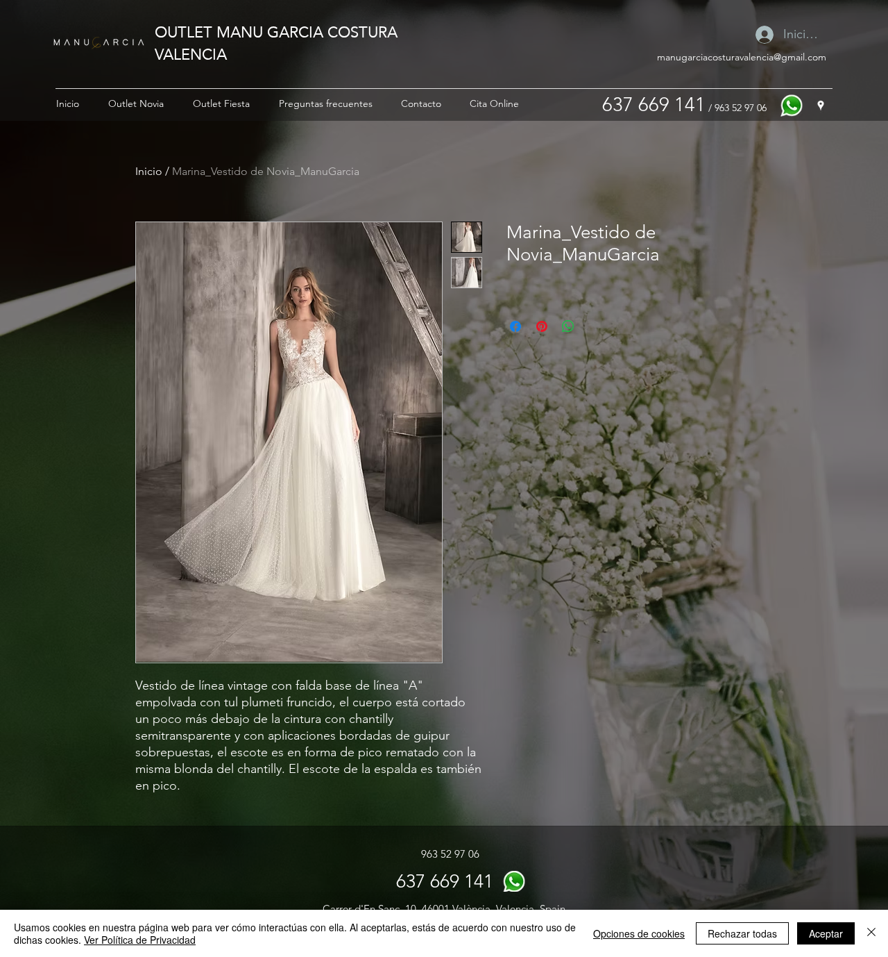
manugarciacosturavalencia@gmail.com (741, 57)
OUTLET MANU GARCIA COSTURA (276, 31)
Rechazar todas (742, 933)
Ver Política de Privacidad (140, 940)
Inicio (148, 171)
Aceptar (826, 933)
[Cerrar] (871, 933)
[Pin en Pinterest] (541, 326)
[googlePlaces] (821, 106)
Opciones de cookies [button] (639, 933)
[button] (136, 103)
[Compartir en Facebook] (515, 326)
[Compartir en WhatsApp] (568, 326)
